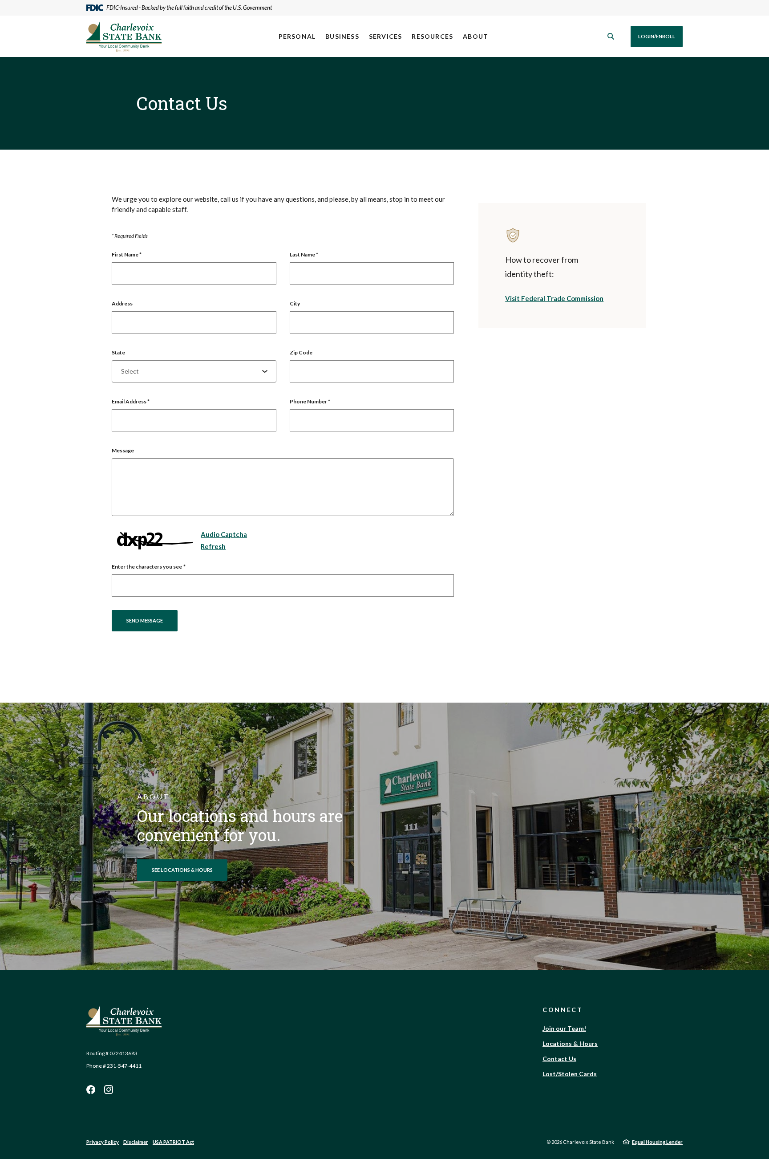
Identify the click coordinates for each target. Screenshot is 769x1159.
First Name (127, 254)
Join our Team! (564, 1028)
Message (123, 450)
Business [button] (342, 36)
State (118, 352)
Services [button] (385, 36)
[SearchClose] (611, 36)
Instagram (108, 1089)
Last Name (304, 254)
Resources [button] (432, 36)
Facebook (90, 1089)
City (295, 303)
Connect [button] (562, 1009)
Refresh (213, 546)
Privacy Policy (102, 1142)
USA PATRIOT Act (173, 1142)
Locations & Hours (570, 1043)
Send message (144, 620)
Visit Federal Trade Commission (554, 298)
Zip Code (301, 352)
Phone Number (310, 401)
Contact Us (559, 1058)
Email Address (131, 401)
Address (122, 303)
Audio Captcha (224, 534)
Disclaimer (135, 1142)
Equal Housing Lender (657, 1142)
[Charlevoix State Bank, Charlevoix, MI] (124, 36)
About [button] (475, 36)
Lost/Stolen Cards (569, 1074)
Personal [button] (297, 36)
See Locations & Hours (182, 870)
